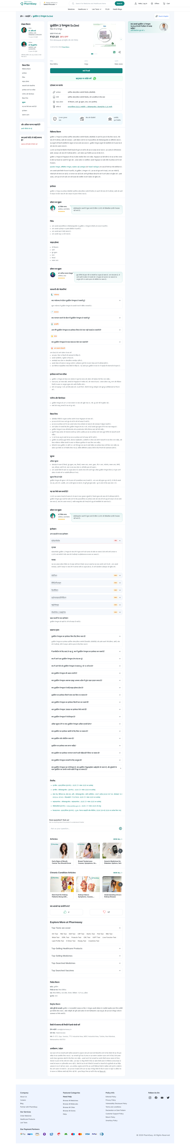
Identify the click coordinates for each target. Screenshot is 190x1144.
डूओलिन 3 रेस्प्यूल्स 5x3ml (43, 16)
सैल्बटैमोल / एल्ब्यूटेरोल (58, 612)
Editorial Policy (111, 1097)
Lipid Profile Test (58, 941)
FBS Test (63, 934)
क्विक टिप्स (25, 98)
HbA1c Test (91, 934)
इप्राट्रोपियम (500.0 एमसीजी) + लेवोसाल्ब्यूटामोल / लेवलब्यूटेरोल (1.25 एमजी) (90, 107)
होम (21, 16)
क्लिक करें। (103, 1071)
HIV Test (55, 934)
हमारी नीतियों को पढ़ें (26, 128)
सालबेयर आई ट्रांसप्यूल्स (79, 167)
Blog (21, 1103)
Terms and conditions (113, 1107)
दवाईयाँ (27, 16)
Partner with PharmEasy (28, 1107)
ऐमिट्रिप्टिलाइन (56, 583)
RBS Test (109, 934)
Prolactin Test (76, 937)
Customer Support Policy (115, 1114)
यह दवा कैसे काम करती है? (29, 106)
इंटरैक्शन (24, 111)
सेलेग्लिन (54, 575)
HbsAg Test (82, 941)
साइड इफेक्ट (25, 81)
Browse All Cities (69, 1107)
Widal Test (55, 937)
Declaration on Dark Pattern (116, 1110)
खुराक (23, 102)
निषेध (23, 77)
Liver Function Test (109, 937)
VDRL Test (65, 937)
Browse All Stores (69, 1111)
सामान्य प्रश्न (25, 115)
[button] (97, 3)
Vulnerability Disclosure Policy (116, 1103)
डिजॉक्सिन (54, 590)
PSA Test (100, 934)
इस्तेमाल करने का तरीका (28, 90)
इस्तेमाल (24, 73)
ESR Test (72, 934)
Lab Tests (95, 9)
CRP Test (81, 934)
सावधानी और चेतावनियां (28, 86)
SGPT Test (96, 937)
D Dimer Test (70, 941)
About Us (23, 1097)
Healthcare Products (27, 1119)
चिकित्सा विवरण (26, 69)
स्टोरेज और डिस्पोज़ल (28, 94)
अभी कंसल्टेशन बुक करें (137, 30)
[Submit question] (120, 828)
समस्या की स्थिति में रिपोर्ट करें (29, 144)
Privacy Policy (111, 1100)
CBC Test (87, 937)
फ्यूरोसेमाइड (55, 605)
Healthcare (82, 9)
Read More (65, 47)
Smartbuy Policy (111, 1120)
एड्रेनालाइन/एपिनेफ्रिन (58, 597)
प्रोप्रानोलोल (55, 540)
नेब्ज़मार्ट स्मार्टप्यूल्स (93, 167)
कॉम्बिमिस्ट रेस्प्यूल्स (66, 167)
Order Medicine (25, 1116)
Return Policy (110, 1117)
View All (117, 839)
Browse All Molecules (70, 1104)
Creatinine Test (93, 941)
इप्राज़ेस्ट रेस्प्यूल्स (55, 167)
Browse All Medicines (70, 1100)
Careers (23, 1100)
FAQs (65, 1114)
